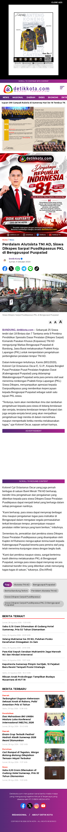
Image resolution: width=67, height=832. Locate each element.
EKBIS (42, 97)
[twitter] (30, 808)
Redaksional (19, 815)
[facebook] (23, 808)
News (6, 97)
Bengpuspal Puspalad (44, 584)
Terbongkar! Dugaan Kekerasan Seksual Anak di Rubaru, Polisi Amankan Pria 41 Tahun (21, 701)
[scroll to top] (62, 813)
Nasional (17, 97)
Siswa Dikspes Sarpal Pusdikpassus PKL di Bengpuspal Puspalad (32, 604)
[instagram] (37, 808)
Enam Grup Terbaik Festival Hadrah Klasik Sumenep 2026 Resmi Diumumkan (19, 737)
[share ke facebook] (5, 270)
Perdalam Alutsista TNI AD (44, 590)
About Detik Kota (42, 815)
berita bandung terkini (16, 590)
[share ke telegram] (24, 270)
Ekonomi (53, 97)
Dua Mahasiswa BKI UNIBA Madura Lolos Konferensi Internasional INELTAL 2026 (18, 719)
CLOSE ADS (56, 2)
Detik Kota (14, 259)
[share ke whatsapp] (18, 270)
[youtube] (44, 808)
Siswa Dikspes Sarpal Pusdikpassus (22, 596)
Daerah (31, 97)
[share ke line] (31, 270)
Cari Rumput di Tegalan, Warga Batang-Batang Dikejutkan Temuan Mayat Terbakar (20, 755)
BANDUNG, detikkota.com (17, 330)
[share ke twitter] (12, 270)
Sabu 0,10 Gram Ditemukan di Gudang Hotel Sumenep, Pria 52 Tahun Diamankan (20, 773)
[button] (50, 322)
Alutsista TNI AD (21, 584)
